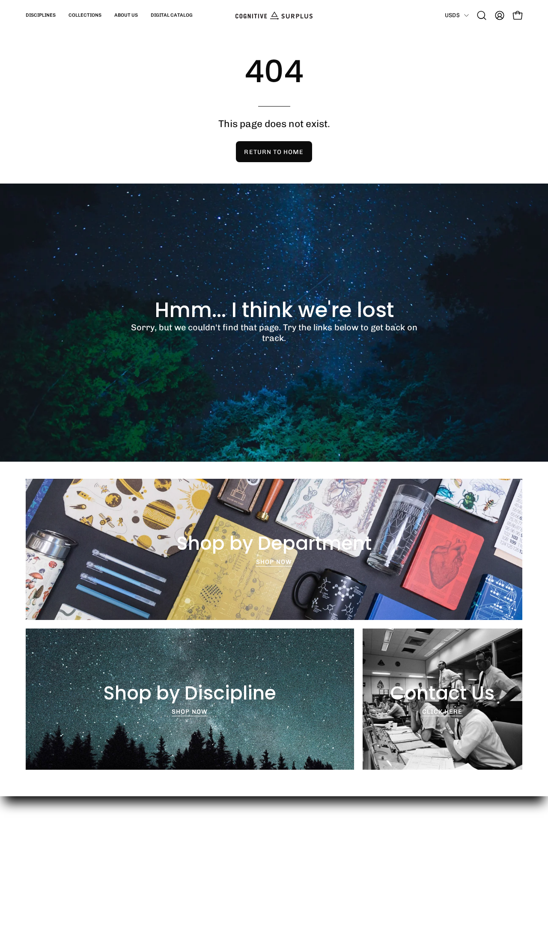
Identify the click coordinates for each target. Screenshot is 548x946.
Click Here (442, 711)
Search (165, 849)
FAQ (263, 862)
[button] (40, 15)
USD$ (452, 15)
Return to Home (274, 152)
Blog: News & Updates (187, 876)
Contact (269, 889)
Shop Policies (277, 876)
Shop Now (274, 562)
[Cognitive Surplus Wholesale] (274, 15)
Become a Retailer (285, 849)
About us (167, 862)
